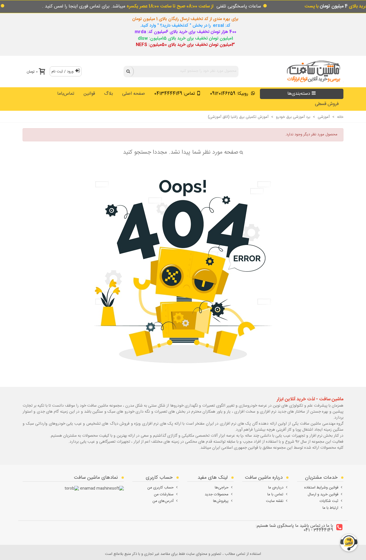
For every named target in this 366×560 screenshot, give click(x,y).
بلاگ (108, 94)
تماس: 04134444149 (174, 94)
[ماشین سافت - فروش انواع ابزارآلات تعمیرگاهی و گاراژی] (312, 71)
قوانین (89, 94)
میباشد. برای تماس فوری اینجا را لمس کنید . (128, 6)
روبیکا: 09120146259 (230, 94)
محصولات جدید (216, 494)
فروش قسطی (327, 104)
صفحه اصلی (133, 94)
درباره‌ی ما (275, 487)
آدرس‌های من (163, 501)
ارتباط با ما (330, 508)
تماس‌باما (65, 94)
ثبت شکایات (329, 501)
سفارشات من (164, 494)
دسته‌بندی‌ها (298, 94)
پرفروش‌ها (220, 501)
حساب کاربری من (160, 487)
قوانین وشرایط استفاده (321, 487)
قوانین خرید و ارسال (323, 494)
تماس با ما (275, 494)
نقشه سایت (274, 501)
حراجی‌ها (221, 487)
